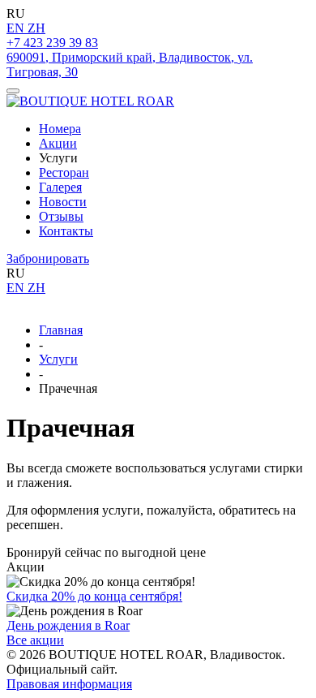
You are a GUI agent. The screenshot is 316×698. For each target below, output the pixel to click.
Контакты (66, 231)
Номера (60, 129)
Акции (58, 143)
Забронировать (47, 258)
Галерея (60, 187)
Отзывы (61, 216)
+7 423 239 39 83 (52, 43)
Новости (63, 202)
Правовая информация (69, 684)
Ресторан (64, 172)
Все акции (35, 640)
